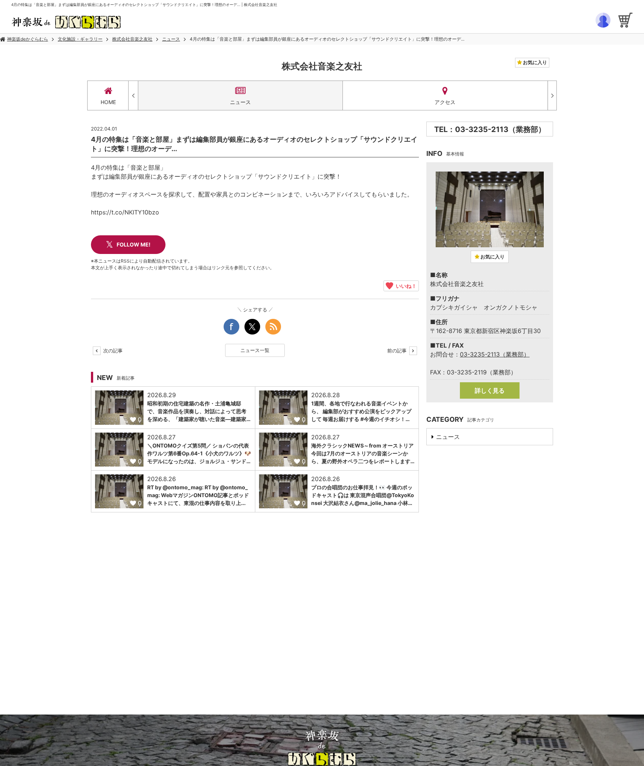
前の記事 (397, 351)
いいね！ (405, 285)
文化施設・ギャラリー (80, 39)
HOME (108, 102)
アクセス (445, 102)
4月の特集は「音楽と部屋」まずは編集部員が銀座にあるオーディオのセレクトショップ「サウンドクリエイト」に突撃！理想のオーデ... (327, 39)
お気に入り (534, 62)
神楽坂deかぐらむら (27, 39)
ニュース (171, 39)
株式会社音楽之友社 (132, 39)
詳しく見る (490, 390)
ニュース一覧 (254, 350)
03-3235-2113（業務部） (495, 354)
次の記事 (112, 351)
